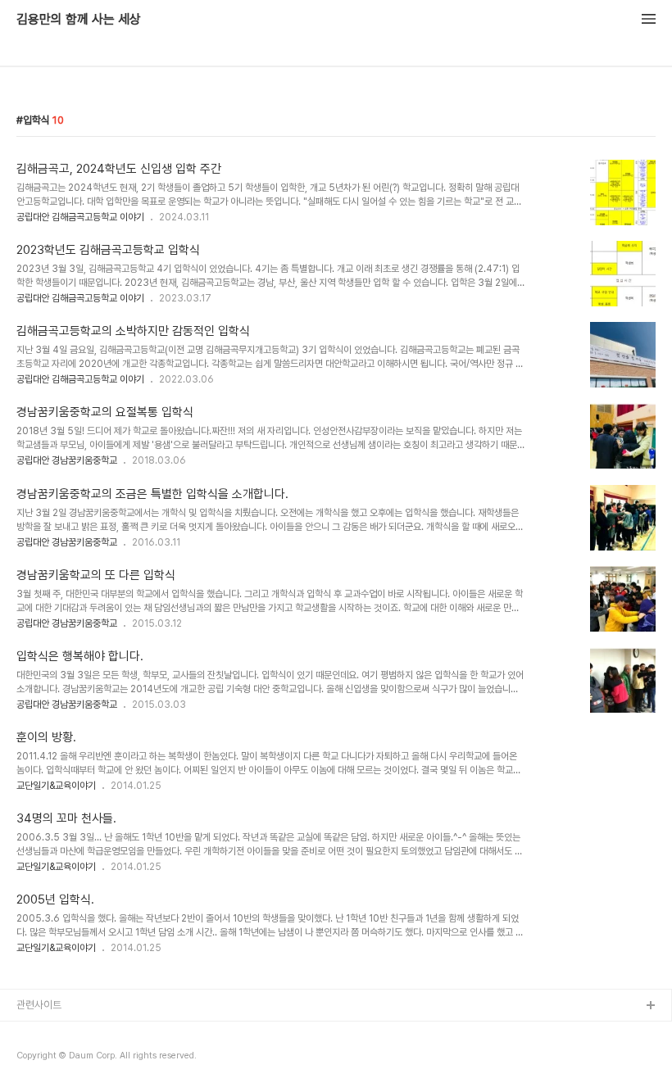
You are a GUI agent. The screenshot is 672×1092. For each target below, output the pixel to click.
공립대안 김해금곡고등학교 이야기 (80, 217)
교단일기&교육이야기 (56, 785)
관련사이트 (38, 1005)
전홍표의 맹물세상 (54, 1059)
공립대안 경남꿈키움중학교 (66, 460)
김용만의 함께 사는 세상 (78, 19)
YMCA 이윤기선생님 (60, 1032)
